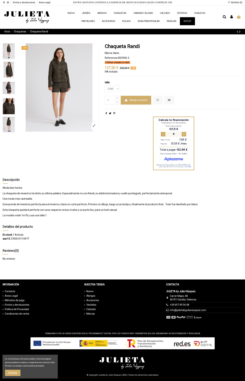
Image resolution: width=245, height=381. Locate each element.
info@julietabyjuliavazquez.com (188, 310)
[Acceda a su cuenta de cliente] (231, 17)
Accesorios (92, 300)
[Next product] (240, 32)
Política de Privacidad (17, 309)
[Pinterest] (114, 113)
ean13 (6, 238)
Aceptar (12, 372)
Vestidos (91, 304)
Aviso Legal (44, 2)
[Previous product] (238, 32)
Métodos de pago (15, 300)
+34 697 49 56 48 (179, 304)
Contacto (10, 291)
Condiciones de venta (17, 313)
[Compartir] (106, 113)
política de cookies (36, 366)
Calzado (91, 309)
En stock (7, 234)
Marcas (90, 313)
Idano (116, 53)
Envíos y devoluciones (24, 2)
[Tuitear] (110, 113)
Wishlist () (236, 2)
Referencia (111, 57)
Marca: (108, 53)
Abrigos (90, 295)
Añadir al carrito (138, 100)
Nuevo (90, 291)
